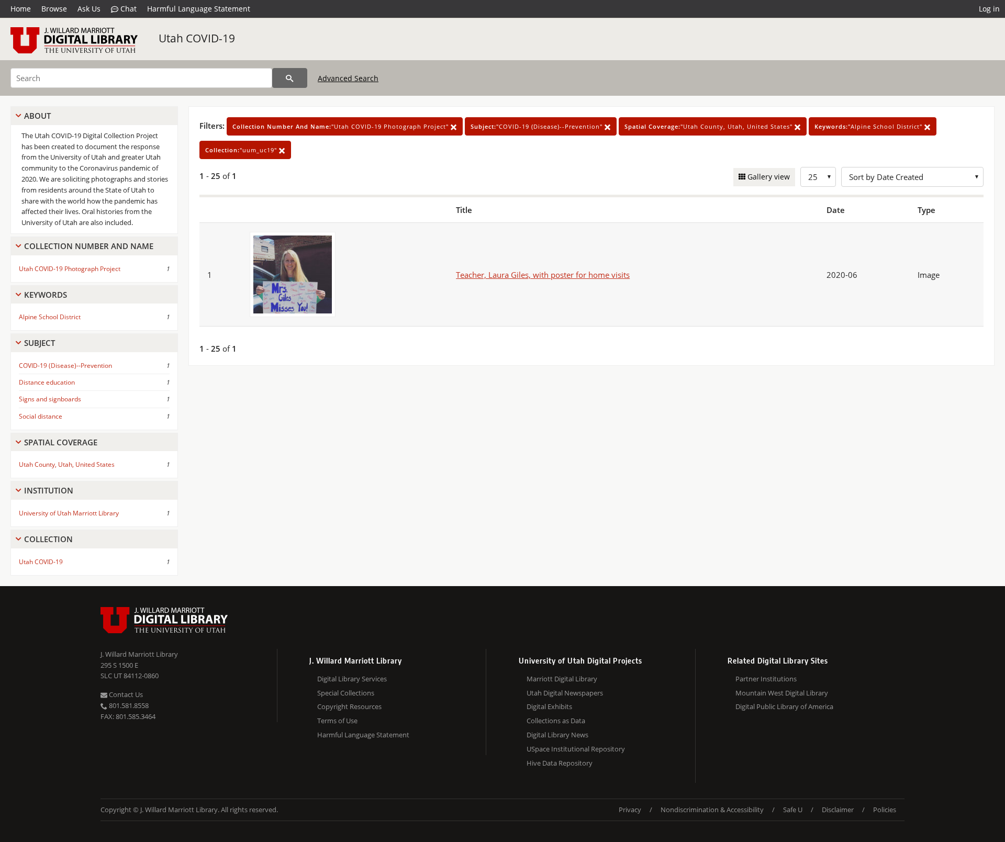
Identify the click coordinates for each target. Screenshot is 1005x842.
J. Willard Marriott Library (139, 654)
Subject (39, 343)
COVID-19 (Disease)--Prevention (65, 365)
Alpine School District (50, 316)
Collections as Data (556, 720)
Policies (884, 809)
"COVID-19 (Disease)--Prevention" (538, 126)
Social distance (40, 416)
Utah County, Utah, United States (67, 464)
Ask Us (88, 9)
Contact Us (125, 694)
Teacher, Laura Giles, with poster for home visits (543, 275)
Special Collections (345, 693)
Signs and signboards (50, 399)
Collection (48, 539)
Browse (54, 9)
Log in (989, 9)
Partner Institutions (766, 678)
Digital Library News (557, 734)
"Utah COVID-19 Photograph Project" (341, 126)
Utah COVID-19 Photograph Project (69, 268)
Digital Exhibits (549, 706)
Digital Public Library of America (784, 706)
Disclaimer (838, 809)
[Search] (289, 78)
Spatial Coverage (60, 442)
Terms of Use (337, 720)
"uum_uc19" (242, 150)
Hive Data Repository (560, 763)
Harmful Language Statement (198, 9)
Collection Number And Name (88, 246)
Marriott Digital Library (562, 678)
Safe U (792, 809)
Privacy (630, 809)
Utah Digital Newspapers (565, 693)
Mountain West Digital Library (781, 693)
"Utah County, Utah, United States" (709, 126)
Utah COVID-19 (197, 38)
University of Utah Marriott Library (69, 513)
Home (20, 9)
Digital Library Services (352, 678)
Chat (127, 9)
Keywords (45, 294)
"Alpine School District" (869, 126)
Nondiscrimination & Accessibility (712, 809)
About (37, 115)
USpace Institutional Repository (576, 749)
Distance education (47, 382)
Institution (48, 490)
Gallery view (767, 177)
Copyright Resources (349, 706)
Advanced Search (348, 78)
